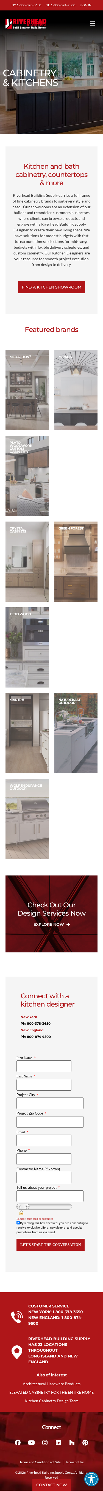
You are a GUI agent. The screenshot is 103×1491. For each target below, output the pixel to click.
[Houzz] (72, 1443)
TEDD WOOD (20, 614)
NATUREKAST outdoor (69, 701)
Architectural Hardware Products (51, 1383)
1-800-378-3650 (68, 1311)
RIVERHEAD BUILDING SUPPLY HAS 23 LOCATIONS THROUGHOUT (59, 1344)
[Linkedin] (58, 1443)
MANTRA (17, 700)
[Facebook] (18, 1443)
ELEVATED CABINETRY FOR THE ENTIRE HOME (51, 1392)
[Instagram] (45, 1443)
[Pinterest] (85, 1443)
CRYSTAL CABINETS (18, 529)
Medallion (20, 357)
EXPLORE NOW (49, 924)
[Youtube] (31, 1443)
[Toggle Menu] (84, 24)
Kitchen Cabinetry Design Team (52, 1400)
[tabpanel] (27, 390)
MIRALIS (65, 357)
